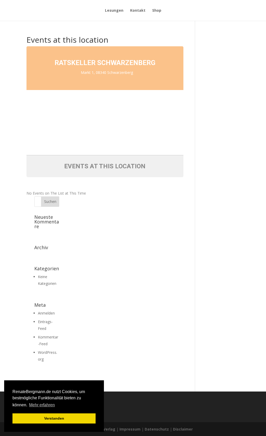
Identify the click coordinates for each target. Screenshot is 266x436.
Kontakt (137, 11)
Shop (156, 11)
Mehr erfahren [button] (42, 405)
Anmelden (46, 313)
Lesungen (114, 11)
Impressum (130, 429)
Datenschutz (157, 429)
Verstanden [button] (54, 418)
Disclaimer (183, 429)
